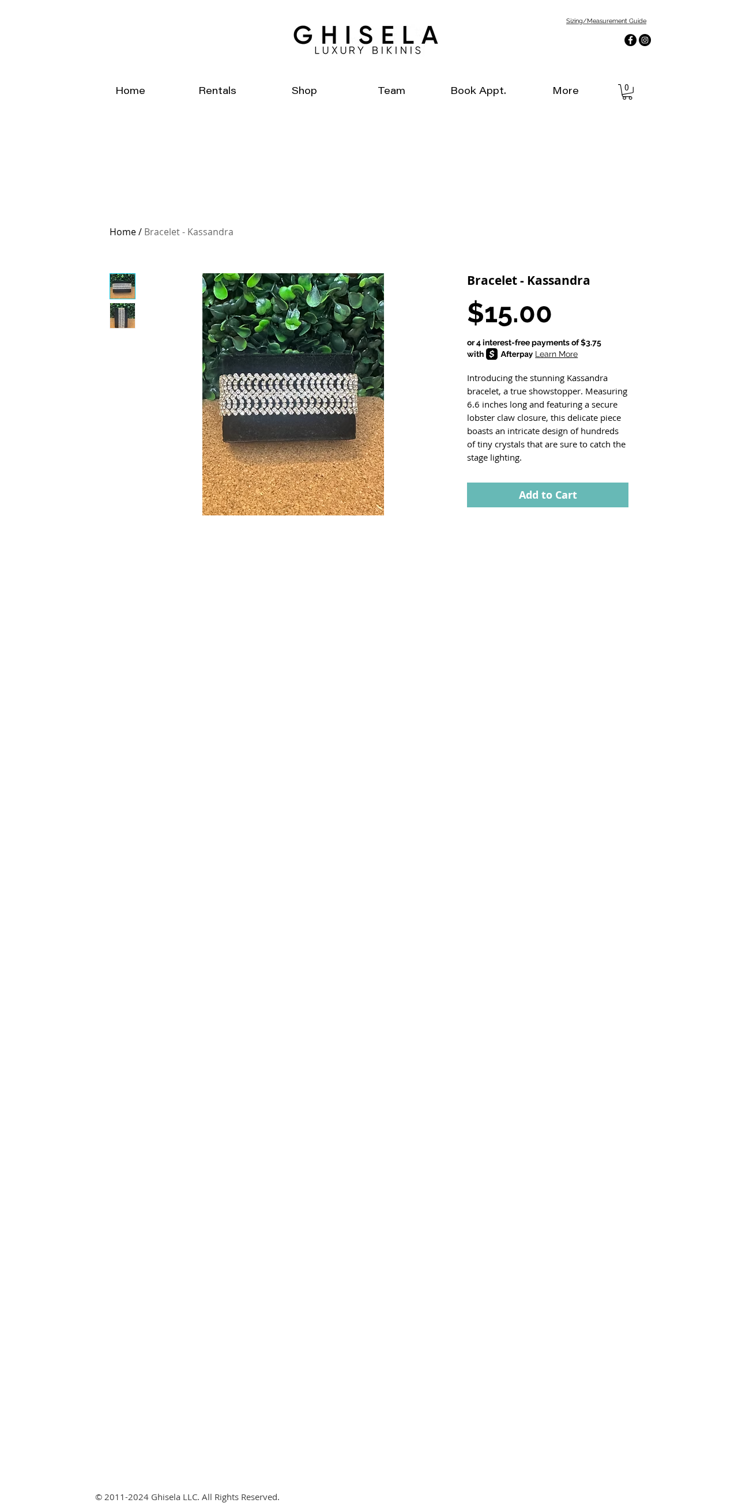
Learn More (556, 354)
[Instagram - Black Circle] (645, 40)
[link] (627, 92)
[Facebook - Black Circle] (630, 40)
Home (123, 231)
